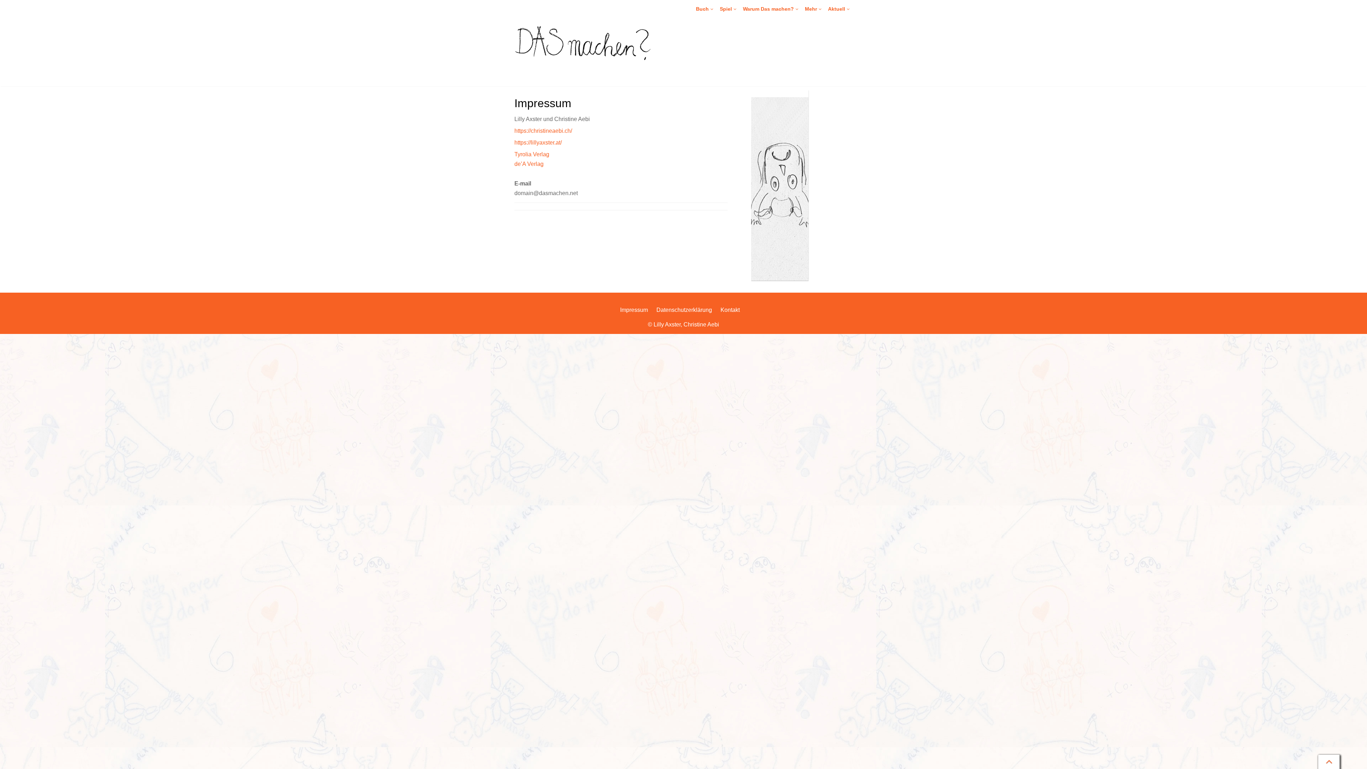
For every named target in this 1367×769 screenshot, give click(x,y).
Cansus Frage (738, 60)
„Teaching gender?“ (829, 133)
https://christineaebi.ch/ (543, 131)
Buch (702, 9)
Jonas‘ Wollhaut (739, 84)
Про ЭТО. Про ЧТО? (721, 84)
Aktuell (836, 9)
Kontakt (838, 48)
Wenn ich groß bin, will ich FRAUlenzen (851, 60)
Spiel (726, 9)
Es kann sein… (715, 60)
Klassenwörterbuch (743, 36)
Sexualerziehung (763, 24)
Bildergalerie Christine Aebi (837, 121)
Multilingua (710, 36)
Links (812, 157)
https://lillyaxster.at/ (538, 143)
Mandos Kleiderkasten (747, 48)
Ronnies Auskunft (741, 72)
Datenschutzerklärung (684, 310)
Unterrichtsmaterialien (722, 48)
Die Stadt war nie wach (832, 72)
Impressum (634, 310)
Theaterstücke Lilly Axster (835, 108)
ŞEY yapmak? (713, 60)
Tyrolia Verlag (531, 154)
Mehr (811, 9)
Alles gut (816, 36)
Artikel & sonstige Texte (833, 145)
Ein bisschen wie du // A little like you (847, 24)
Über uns (840, 36)
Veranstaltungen (848, 24)
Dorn (812, 96)
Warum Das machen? (768, 9)
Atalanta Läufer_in (827, 84)
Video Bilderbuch (717, 24)
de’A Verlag (529, 164)
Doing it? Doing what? (722, 48)
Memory (731, 24)
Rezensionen (759, 36)
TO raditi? (709, 72)
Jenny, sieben (822, 48)
